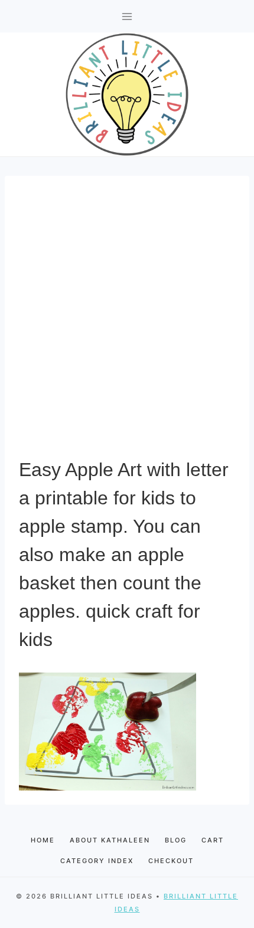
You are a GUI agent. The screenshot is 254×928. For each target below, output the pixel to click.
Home (43, 840)
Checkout (171, 861)
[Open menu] (127, 16)
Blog (176, 840)
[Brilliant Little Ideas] (127, 94)
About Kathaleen (110, 840)
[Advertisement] (127, 323)
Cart (212, 840)
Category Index (96, 861)
